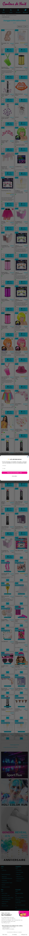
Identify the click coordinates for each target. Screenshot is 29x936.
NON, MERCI (14, 476)
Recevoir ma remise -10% (14, 472)
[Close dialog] (27, 456)
